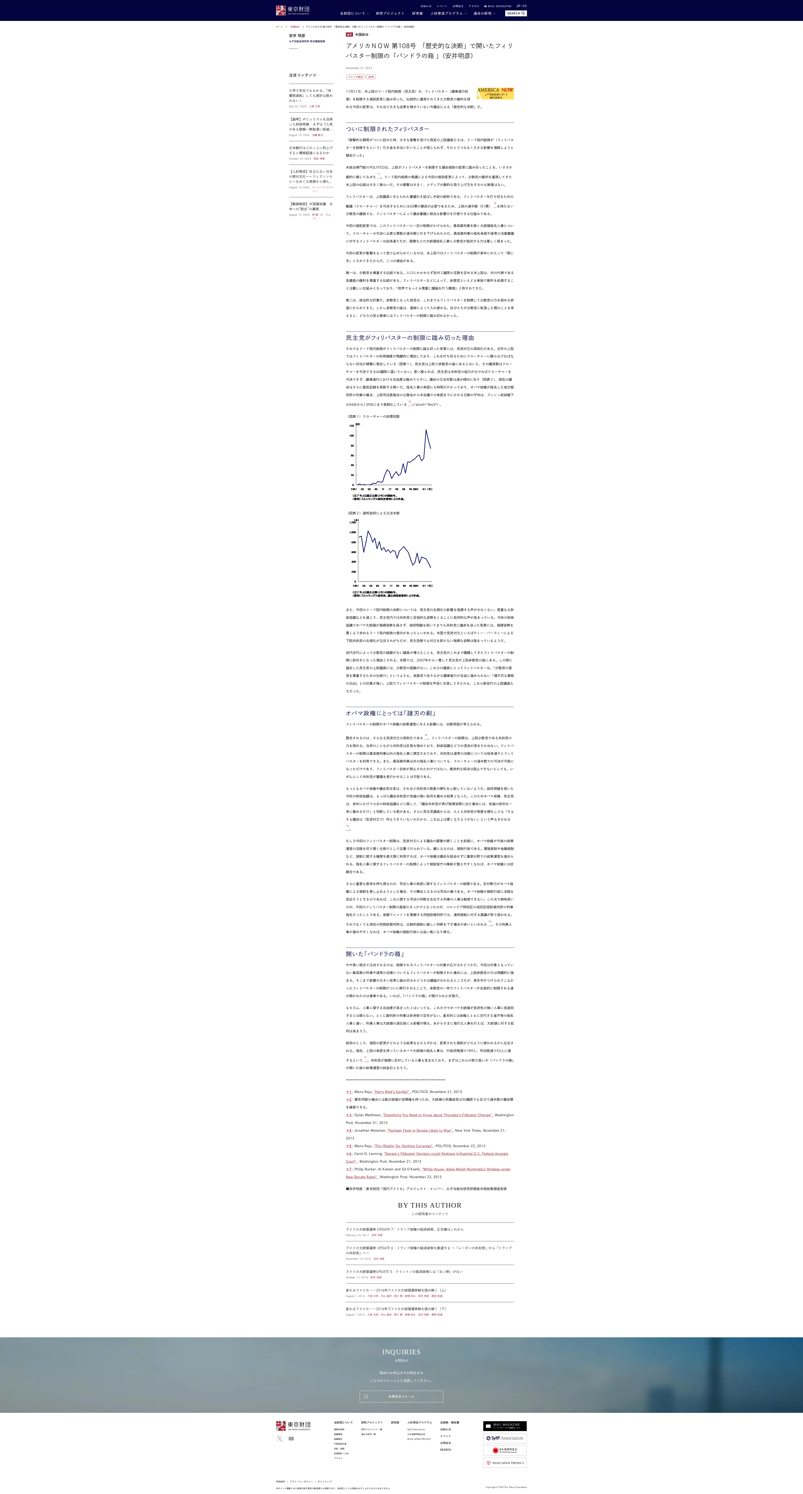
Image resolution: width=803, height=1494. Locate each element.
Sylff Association (416, 1429)
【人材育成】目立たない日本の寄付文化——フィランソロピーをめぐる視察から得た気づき (311, 181)
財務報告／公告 (341, 1453)
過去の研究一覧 (368, 1434)
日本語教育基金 (415, 1434)
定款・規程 (339, 1449)
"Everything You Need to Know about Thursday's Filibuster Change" (438, 1115)
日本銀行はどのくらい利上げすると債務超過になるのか (311, 153)
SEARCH (513, 13)
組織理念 (338, 1439)
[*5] (347, 829)
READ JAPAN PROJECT (419, 1439)
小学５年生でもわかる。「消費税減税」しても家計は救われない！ (311, 98)
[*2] (495, 206)
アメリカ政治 (355, 77)
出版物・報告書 (449, 1422)
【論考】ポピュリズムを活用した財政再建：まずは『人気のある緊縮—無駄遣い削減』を (311, 127)
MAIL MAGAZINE (499, 6)
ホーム (279, 27)
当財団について (352, 13)
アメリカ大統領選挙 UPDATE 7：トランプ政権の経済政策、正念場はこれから (430, 1232)
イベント (442, 6)
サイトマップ (324, 1481)
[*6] (490, 924)
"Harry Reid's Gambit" (392, 1091)
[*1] (379, 177)
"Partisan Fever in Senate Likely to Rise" (420, 1130)
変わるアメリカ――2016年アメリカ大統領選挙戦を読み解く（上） (430, 1293)
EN (525, 6)
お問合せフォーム (401, 1396)
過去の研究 (483, 13)
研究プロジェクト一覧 (371, 1429)
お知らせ (426, 6)
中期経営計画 (340, 1444)
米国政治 (295, 27)
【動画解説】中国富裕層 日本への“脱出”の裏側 (311, 208)
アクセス (474, 6)
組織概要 (338, 1434)
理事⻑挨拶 (339, 1429)
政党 (370, 77)
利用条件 (280, 1481)
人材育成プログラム (447, 13)
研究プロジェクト (390, 13)
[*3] (410, 404)
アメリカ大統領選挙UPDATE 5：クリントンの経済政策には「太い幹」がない (430, 1274)
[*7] (365, 1060)
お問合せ (458, 6)
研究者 (417, 13)
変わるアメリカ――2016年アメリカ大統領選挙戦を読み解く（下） (430, 1309)
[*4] (426, 738)
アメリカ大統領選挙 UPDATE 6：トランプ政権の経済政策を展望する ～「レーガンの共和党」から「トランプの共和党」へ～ (430, 1253)
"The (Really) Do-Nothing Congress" (403, 1146)
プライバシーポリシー (301, 1481)
